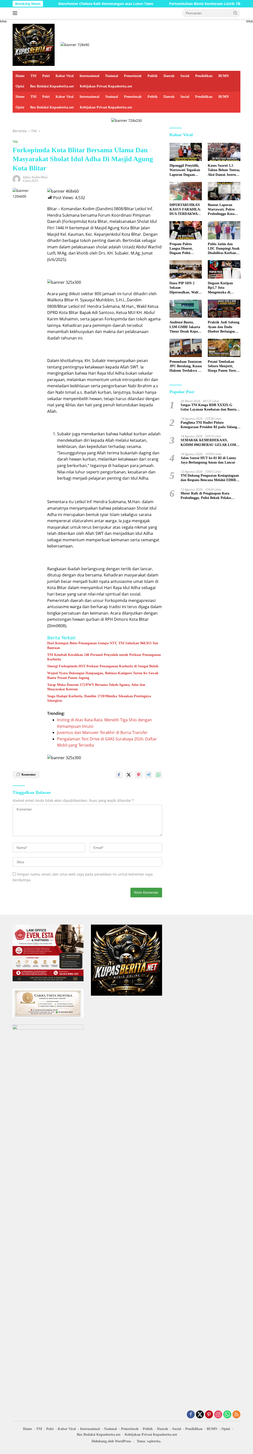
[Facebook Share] (119, 775)
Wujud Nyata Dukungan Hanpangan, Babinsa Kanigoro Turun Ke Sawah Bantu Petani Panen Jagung (102, 675)
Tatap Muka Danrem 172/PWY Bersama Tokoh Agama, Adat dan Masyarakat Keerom (96, 687)
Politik (153, 76)
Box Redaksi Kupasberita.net (52, 86)
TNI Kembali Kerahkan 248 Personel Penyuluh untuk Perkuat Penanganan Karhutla (104, 657)
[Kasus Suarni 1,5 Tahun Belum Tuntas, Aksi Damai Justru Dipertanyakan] (224, 152)
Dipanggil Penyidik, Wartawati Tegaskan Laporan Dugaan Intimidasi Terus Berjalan (184, 170)
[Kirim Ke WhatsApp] (158, 775)
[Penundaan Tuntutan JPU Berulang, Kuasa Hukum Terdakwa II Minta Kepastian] (185, 348)
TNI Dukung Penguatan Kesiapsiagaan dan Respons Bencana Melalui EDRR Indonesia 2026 (210, 478)
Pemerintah (133, 76)
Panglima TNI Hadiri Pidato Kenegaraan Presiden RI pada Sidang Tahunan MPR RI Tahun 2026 (209, 425)
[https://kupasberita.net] (34, 44)
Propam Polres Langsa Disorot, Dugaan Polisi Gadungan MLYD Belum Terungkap (182, 249)
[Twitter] (200, 1414)
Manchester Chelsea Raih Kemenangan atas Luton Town (83, 3)
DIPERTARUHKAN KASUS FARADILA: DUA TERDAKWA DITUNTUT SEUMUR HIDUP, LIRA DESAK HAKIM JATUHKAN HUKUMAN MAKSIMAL (185, 209)
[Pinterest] (209, 1414)
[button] (235, 13)
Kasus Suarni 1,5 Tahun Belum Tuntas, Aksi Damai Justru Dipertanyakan (224, 170)
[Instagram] (218, 1414)
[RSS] (236, 1414)
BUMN (223, 76)
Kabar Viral (65, 76)
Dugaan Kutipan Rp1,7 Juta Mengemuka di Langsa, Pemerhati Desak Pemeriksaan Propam (222, 288)
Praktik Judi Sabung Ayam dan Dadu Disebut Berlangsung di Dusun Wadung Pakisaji (223, 327)
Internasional (89, 76)
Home (20, 76)
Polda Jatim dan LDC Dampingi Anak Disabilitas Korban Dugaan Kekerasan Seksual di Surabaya (224, 249)
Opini (20, 86)
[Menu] (16, 13)
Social (184, 76)
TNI (33, 76)
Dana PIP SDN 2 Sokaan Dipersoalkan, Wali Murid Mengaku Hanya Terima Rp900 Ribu (185, 288)
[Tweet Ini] (128, 775)
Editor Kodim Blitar (35, 177)
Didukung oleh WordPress (111, 1441)
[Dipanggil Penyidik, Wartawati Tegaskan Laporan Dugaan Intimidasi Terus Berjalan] (185, 152)
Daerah (169, 76)
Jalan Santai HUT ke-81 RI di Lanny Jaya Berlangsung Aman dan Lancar (208, 460)
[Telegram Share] (148, 775)
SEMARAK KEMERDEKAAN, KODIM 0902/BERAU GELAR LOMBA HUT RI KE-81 (210, 442)
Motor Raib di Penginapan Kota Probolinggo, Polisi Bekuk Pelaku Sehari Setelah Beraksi (206, 496)
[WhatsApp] (227, 1414)
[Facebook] (191, 1414)
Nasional (111, 76)
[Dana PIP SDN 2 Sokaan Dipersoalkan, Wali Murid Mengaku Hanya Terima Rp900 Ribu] (185, 269)
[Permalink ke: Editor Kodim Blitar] (17, 178)
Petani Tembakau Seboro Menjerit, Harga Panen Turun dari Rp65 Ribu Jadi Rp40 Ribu (223, 366)
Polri (46, 76)
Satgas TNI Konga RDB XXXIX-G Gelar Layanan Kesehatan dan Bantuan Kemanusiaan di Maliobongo (210, 407)
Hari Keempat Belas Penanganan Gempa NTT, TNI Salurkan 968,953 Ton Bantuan (102, 645)
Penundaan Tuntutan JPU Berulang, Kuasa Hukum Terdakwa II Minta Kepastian (185, 366)
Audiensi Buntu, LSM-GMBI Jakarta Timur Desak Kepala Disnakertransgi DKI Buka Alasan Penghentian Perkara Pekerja (185, 327)
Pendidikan (203, 76)
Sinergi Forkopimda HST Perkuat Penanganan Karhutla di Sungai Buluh (102, 666)
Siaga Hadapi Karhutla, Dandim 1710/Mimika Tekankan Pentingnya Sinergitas (99, 698)
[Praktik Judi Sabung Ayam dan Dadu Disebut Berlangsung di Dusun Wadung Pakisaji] (224, 309)
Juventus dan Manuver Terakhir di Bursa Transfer (102, 732)
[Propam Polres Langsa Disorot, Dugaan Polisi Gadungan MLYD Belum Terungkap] (185, 230)
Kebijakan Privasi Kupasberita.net (106, 86)
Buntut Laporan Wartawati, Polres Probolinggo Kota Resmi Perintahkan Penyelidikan (222, 209)
